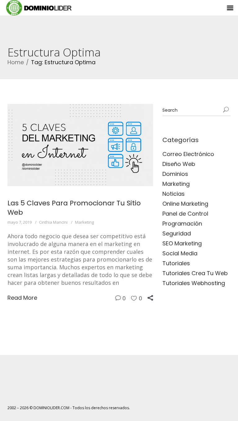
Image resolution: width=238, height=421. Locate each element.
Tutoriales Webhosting (193, 283)
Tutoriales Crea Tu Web (195, 273)
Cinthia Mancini (53, 222)
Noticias (173, 194)
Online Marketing (185, 204)
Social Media (179, 253)
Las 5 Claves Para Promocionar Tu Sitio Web (74, 207)
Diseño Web (178, 164)
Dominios (175, 174)
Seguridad (176, 233)
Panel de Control (185, 213)
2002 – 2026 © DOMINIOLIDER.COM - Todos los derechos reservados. (68, 407)
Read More (22, 298)
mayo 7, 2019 (19, 222)
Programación (182, 223)
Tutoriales (176, 263)
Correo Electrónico (188, 154)
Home (15, 62)
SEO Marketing (182, 243)
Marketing (84, 222)
